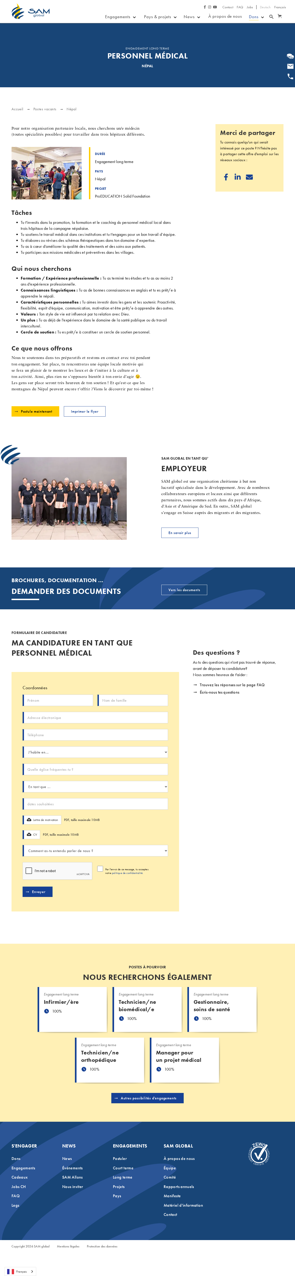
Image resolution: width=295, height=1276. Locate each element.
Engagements (117, 17)
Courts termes (116, 38)
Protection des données (102, 1246)
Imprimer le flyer (84, 411)
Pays (148, 35)
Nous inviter (72, 1186)
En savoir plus (179, 532)
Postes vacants (44, 109)
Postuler (117, 28)
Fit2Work (153, 42)
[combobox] (20, 1271)
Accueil (17, 109)
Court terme (123, 1168)
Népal (72, 109)
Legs (253, 35)
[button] (278, 14)
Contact (227, 7)
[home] (31, 14)
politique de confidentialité (127, 873)
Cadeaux (193, 42)
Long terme (123, 1177)
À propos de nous (225, 16)
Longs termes (116, 52)
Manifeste (172, 1195)
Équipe (170, 1168)
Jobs (250, 7)
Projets (150, 28)
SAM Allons (196, 49)
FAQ (240, 7)
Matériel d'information (183, 1205)
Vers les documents (184, 589)
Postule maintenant (36, 411)
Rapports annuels (179, 1186)
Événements (196, 35)
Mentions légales (68, 1246)
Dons (254, 17)
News (189, 17)
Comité (170, 1177)
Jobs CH (19, 1186)
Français (21, 1271)
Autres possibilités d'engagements (149, 1098)
